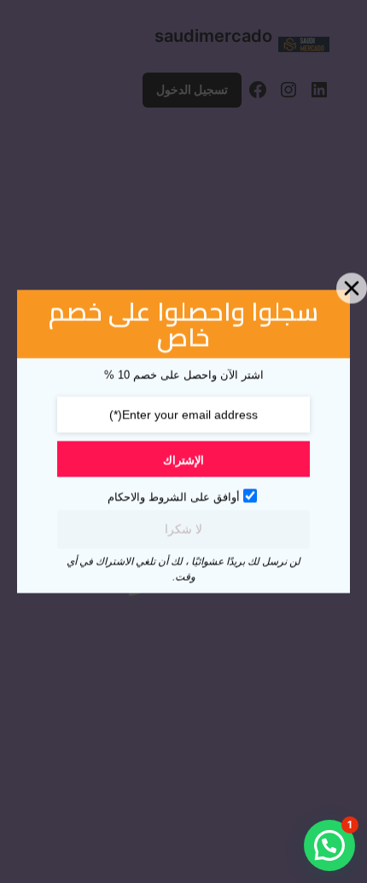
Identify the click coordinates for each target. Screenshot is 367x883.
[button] (329, 845)
